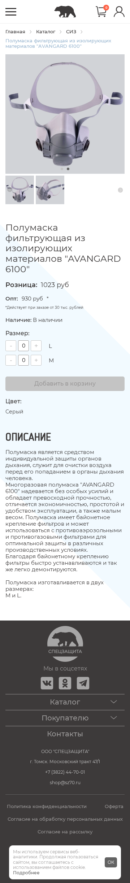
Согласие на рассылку (65, 831)
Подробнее (26, 872)
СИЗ (71, 31)
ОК (111, 862)
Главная (15, 31)
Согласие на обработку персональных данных (65, 819)
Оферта (114, 806)
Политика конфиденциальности (47, 806)
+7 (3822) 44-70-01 (65, 772)
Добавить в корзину (65, 383)
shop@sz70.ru (65, 782)
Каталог (45, 31)
